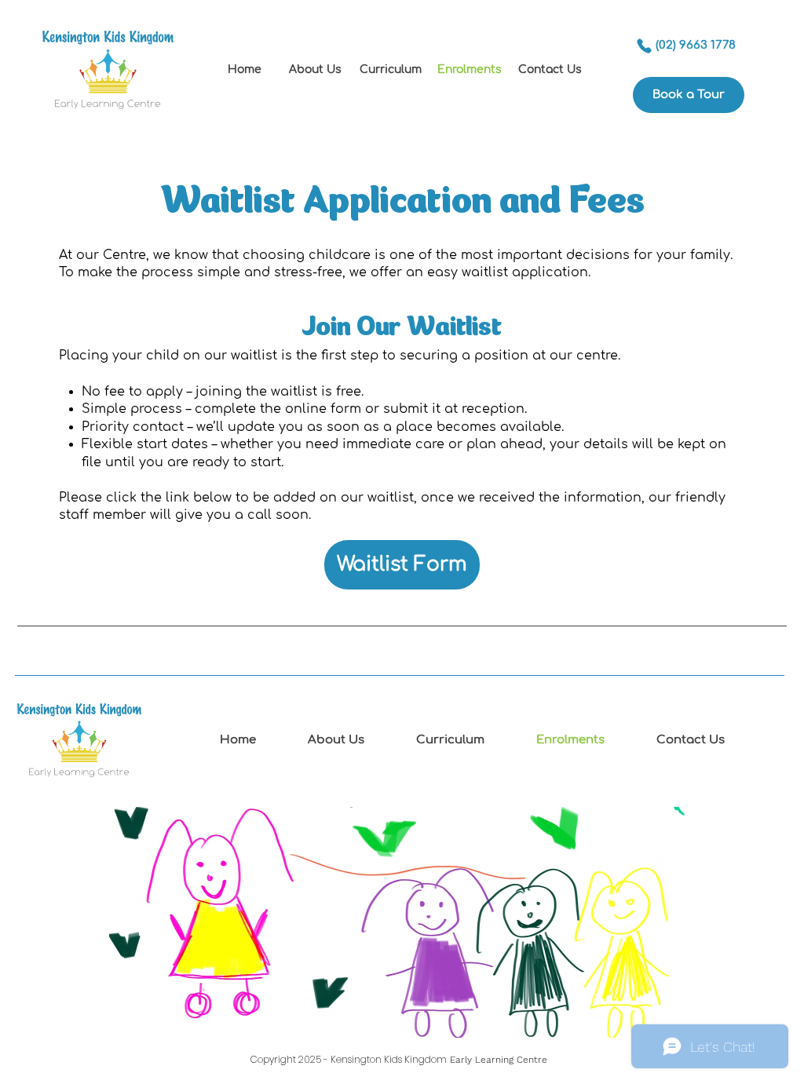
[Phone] (644, 45)
